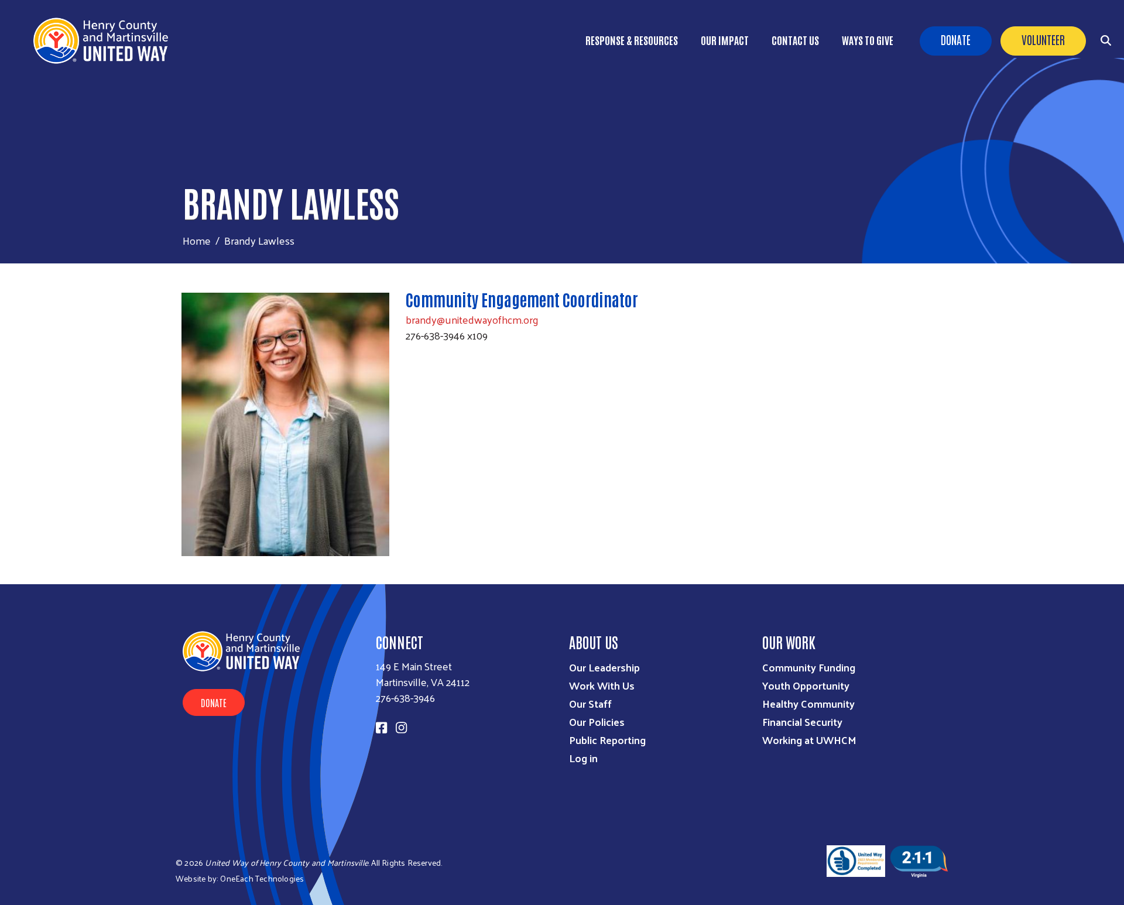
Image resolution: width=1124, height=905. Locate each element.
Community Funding (808, 667)
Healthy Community (808, 703)
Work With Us (602, 685)
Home (197, 240)
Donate (956, 39)
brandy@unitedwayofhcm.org (472, 319)
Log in (583, 758)
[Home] (105, 40)
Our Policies (597, 721)
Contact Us (795, 40)
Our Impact (725, 40)
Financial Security (802, 721)
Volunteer (1043, 39)
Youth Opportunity (805, 685)
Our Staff (590, 703)
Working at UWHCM (809, 740)
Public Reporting (607, 740)
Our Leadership (604, 667)
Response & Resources (631, 40)
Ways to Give (867, 40)
